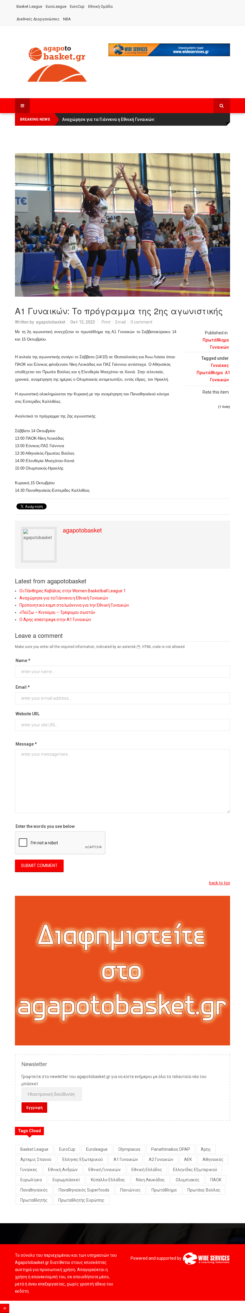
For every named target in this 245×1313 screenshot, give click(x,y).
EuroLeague (56, 6)
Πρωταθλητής (34, 1200)
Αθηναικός (213, 1159)
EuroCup (77, 6)
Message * (26, 744)
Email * (23, 687)
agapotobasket (50, 322)
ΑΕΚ (188, 1159)
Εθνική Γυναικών (104, 1169)
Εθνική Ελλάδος (146, 1169)
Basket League (29, 6)
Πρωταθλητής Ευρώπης (81, 1200)
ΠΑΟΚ (215, 1179)
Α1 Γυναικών (126, 1159)
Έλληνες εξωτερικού (82, 1159)
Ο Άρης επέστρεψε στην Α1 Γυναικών (55, 619)
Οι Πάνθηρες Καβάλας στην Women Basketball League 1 (72, 590)
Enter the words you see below (45, 826)
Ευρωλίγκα (31, 1179)
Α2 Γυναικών (161, 1159)
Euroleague (97, 1149)
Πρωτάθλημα (210, 372)
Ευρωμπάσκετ (66, 1179)
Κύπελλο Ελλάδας (108, 1179)
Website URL (27, 713)
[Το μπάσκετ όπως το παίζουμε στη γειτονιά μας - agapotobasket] (57, 62)
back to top (219, 883)
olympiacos (129, 1149)
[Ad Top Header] (169, 49)
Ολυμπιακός (188, 1179)
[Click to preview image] (122, 225)
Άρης (206, 1149)
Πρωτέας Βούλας (203, 1190)
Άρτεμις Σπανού (35, 1159)
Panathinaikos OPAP (170, 1149)
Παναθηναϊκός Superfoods (84, 1190)
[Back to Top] (4, 1308)
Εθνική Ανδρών (63, 1169)
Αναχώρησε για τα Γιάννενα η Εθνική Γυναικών (63, 598)
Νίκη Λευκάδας (150, 1179)
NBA (67, 19)
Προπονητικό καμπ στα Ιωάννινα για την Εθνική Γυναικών (74, 605)
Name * (23, 660)
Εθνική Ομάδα (100, 6)
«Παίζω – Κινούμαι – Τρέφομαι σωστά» (57, 612)
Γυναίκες (220, 365)
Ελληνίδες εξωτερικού (195, 1169)
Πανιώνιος (130, 1190)
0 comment (141, 322)
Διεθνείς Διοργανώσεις (37, 19)
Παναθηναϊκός (34, 1190)
